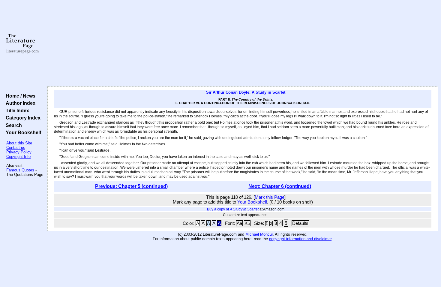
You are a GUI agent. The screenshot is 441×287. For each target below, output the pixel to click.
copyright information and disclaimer (300, 239)
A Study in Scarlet (268, 92)
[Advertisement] (243, 44)
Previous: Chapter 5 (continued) (131, 186)
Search (12, 125)
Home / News (19, 95)
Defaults (300, 223)
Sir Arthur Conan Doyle (227, 92)
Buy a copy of (233, 209)
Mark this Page (269, 197)
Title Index (16, 110)
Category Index (21, 117)
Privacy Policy (19, 152)
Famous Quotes (20, 170)
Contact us (15, 147)
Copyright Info (18, 156)
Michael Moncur (259, 234)
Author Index (19, 103)
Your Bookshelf (22, 132)
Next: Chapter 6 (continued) (279, 186)
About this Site (19, 143)
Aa (239, 223)
